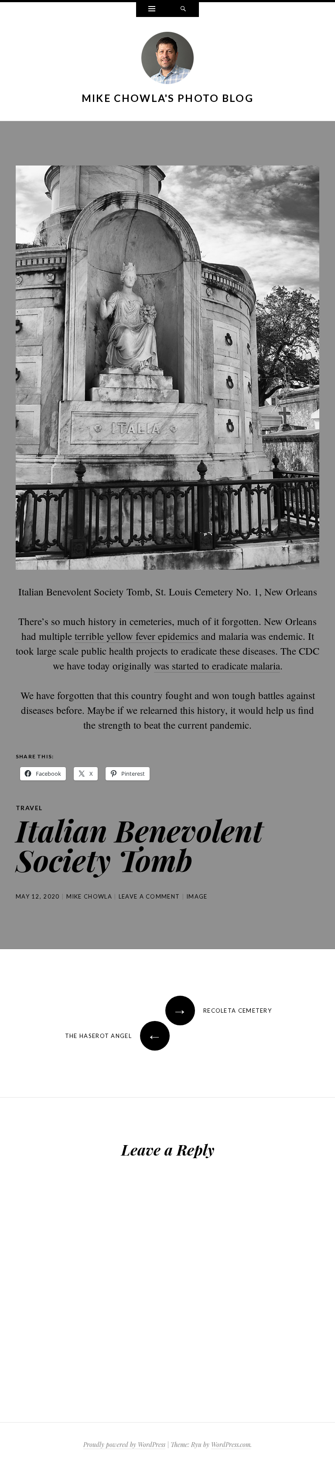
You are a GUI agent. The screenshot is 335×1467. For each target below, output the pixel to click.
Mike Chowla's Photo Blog (167, 98)
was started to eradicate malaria (217, 665)
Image (197, 896)
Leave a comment (149, 896)
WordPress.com (230, 1444)
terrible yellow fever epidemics (136, 635)
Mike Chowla (89, 896)
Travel (29, 807)
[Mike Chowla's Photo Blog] (167, 59)
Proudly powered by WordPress (124, 1444)
